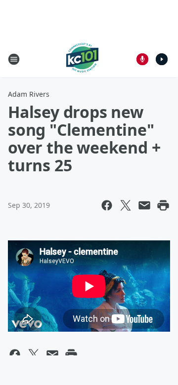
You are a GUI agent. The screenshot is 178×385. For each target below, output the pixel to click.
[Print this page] (163, 205)
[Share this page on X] (126, 205)
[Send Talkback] (142, 59)
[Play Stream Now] (162, 59)
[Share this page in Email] (144, 205)
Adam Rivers (28, 94)
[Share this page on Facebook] (107, 205)
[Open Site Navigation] (14, 59)
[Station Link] (82, 59)
